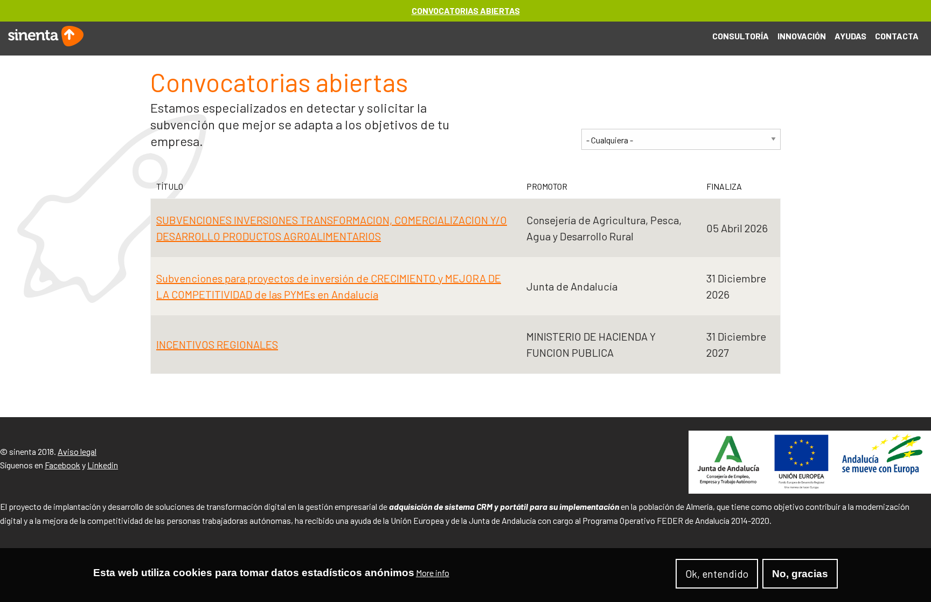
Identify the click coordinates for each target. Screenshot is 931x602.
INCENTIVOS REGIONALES (217, 344)
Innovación (801, 36)
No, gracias (800, 573)
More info (432, 573)
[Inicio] (46, 35)
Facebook (62, 465)
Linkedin (102, 465)
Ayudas (850, 36)
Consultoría (740, 36)
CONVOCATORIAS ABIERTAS (466, 10)
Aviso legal (77, 451)
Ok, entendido (716, 574)
